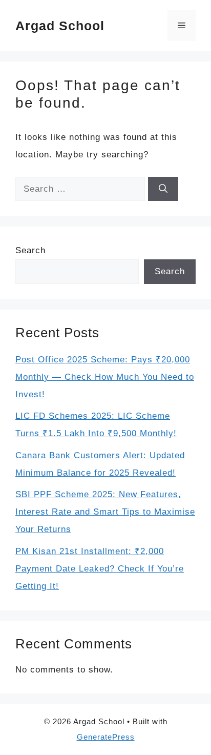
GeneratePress (106, 736)
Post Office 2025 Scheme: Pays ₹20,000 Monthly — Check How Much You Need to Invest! (104, 377)
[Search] (163, 189)
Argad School (59, 25)
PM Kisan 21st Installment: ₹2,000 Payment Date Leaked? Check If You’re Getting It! (99, 568)
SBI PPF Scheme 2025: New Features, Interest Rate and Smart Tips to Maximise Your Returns (105, 511)
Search (30, 250)
